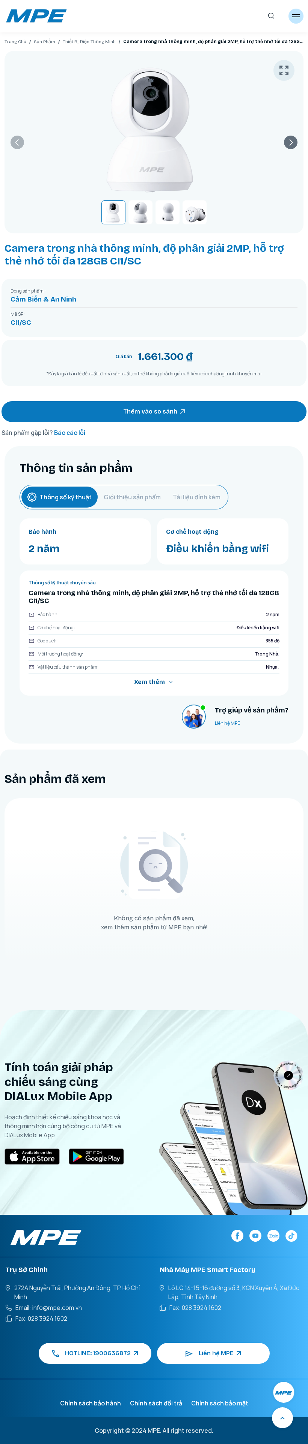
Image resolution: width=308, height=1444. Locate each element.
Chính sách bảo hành (90, 1403)
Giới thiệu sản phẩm (132, 497)
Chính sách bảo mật (219, 1403)
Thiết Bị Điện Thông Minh (89, 41)
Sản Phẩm (44, 41)
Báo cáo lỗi (69, 433)
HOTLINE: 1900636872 (98, 1353)
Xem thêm (149, 681)
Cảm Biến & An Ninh (43, 299)
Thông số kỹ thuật (65, 497)
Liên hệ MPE (227, 723)
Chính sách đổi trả (156, 1403)
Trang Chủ (15, 41)
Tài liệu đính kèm (196, 497)
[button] (17, 142)
